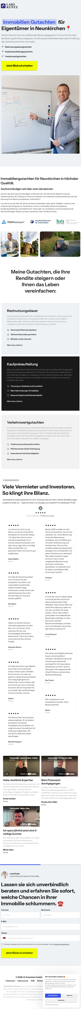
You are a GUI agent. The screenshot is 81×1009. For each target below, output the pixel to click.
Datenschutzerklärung (61, 944)
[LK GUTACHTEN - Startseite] (9, 6)
